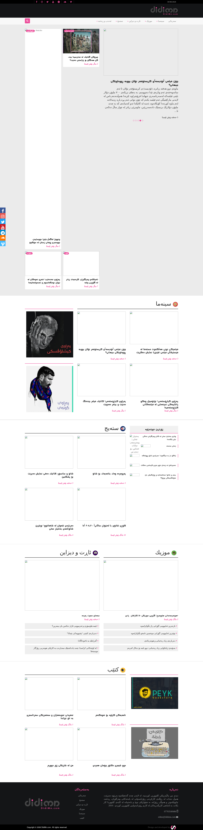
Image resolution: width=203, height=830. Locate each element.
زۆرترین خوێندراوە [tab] (154, 429)
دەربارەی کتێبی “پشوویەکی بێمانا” (81, 633)
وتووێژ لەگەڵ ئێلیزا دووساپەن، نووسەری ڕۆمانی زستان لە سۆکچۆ (44, 241)
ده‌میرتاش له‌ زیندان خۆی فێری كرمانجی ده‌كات (158, 465)
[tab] (49, 307)
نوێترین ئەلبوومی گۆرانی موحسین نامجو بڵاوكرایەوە (152, 633)
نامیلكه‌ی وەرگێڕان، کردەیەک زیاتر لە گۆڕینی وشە (82, 281)
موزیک (149, 21)
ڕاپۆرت (29, 253)
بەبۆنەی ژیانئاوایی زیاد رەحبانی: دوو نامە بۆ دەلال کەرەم (151, 648)
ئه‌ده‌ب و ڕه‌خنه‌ (104, 21)
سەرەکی (172, 21)
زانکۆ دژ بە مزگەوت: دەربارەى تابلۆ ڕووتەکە (159, 455)
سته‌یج (112, 428)
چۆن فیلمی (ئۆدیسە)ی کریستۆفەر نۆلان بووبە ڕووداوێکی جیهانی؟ (144, 83)
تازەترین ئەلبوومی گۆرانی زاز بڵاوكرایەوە (157, 626)
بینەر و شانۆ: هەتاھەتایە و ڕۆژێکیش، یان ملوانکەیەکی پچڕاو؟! (160, 477)
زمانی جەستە (171, 446)
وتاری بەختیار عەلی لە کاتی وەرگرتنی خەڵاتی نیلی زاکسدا (159, 438)
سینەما (161, 21)
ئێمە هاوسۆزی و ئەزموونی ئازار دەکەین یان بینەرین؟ (74, 626)
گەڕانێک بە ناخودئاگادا (87, 641)
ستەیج (120, 21)
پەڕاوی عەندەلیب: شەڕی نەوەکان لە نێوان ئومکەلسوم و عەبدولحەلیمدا (43, 281)
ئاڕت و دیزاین (69, 31)
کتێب (66, 253)
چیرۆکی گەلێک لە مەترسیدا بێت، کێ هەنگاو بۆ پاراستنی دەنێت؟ (83, 58)
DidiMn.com (46, 827)
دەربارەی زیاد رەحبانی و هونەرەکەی (159, 641)
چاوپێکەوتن (30, 31)
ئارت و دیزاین (134, 21)
